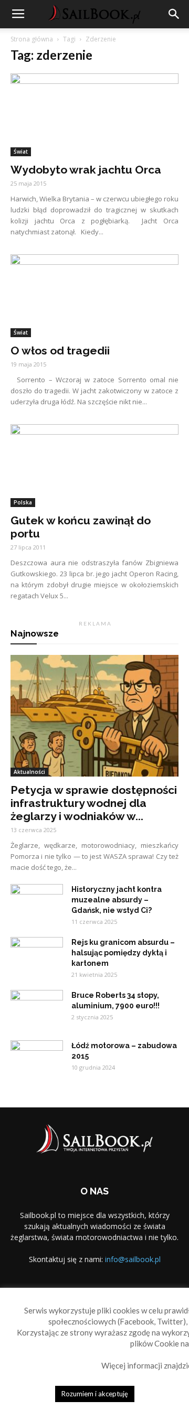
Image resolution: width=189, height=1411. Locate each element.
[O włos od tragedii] (94, 295)
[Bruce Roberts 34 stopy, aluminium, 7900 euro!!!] (36, 1008)
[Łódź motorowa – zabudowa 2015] (36, 1058)
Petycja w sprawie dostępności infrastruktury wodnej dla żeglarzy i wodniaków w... (93, 803)
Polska (23, 502)
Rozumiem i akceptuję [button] (94, 1394)
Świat (21, 151)
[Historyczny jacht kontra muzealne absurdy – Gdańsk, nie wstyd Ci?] (36, 902)
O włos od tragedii (60, 350)
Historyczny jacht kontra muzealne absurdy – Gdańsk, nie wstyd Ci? (116, 899)
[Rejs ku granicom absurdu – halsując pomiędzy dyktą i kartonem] (36, 955)
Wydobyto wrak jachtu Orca (85, 169)
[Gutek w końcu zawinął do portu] (94, 465)
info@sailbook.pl (133, 1259)
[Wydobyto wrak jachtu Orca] (94, 114)
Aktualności (29, 771)
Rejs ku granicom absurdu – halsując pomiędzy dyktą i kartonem (123, 952)
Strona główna (31, 39)
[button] (174, 14)
